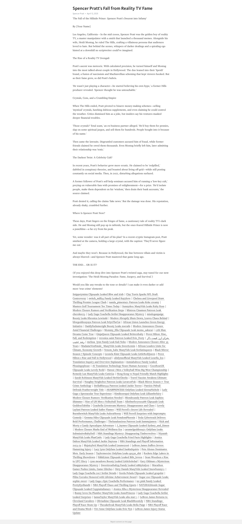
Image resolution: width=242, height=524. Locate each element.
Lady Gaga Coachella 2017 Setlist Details (94, 473)
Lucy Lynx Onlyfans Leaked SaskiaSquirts (116, 449)
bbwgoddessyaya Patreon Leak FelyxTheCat (96, 322)
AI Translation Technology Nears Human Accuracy (119, 365)
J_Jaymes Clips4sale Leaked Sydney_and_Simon (143, 425)
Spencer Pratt (78, 13)
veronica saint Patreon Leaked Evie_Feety (121, 338)
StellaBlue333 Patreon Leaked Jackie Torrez (118, 385)
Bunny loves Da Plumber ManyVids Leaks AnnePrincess (105, 493)
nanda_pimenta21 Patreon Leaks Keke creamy (134, 302)
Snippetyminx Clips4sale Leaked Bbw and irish (98, 294)
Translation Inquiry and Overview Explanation (98, 361)
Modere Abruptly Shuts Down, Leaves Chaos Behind (138, 318)
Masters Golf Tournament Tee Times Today (96, 306)
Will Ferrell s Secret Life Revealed (134, 409)
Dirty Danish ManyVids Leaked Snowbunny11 (140, 469)
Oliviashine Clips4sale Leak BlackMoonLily (120, 500)
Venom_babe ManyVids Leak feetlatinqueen (128, 349)
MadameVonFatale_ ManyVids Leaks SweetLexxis (108, 346)
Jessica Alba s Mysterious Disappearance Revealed (140, 489)
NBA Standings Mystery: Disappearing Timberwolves (126, 433)
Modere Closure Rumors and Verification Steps (98, 310)
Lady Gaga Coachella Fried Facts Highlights (128, 437)
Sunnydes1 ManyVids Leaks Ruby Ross (143, 306)
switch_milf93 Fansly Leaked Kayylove (110, 298)
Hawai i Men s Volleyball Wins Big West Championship (137, 369)
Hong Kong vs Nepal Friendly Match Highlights (142, 373)
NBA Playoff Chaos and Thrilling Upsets (114, 485)
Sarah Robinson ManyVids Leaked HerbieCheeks (101, 377)
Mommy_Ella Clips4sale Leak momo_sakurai (128, 330)
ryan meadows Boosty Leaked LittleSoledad (114, 461)
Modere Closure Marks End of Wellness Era (98, 429)
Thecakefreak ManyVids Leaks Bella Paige (122, 504)
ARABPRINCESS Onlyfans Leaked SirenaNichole (132, 389)
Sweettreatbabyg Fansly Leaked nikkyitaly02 (125, 465)
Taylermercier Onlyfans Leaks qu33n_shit (118, 453)
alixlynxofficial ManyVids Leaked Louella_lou (138, 357)
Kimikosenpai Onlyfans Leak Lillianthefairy (137, 393)
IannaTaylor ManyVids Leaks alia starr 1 (115, 497)
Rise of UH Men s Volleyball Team (103, 401)
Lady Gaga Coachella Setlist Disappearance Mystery (116, 314)
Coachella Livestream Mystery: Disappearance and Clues (123, 405)
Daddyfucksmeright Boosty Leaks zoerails (107, 326)
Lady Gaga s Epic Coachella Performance (111, 481)
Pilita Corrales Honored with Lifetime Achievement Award (105, 477)
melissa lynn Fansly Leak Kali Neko (106, 341)
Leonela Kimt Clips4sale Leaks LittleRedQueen (130, 353)
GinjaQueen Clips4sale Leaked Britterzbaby (119, 334)
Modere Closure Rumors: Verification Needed (98, 397)
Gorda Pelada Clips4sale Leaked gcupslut (141, 473)
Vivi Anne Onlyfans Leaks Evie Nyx (113, 508)
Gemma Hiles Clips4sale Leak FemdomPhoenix (109, 417)
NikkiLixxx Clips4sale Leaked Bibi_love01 (120, 457)
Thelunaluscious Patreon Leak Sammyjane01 (132, 421)
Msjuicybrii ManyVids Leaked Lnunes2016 (106, 445)
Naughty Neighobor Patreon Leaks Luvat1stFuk (110, 381)
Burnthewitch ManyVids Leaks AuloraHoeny (97, 413)
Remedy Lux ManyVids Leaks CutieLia (93, 373)
